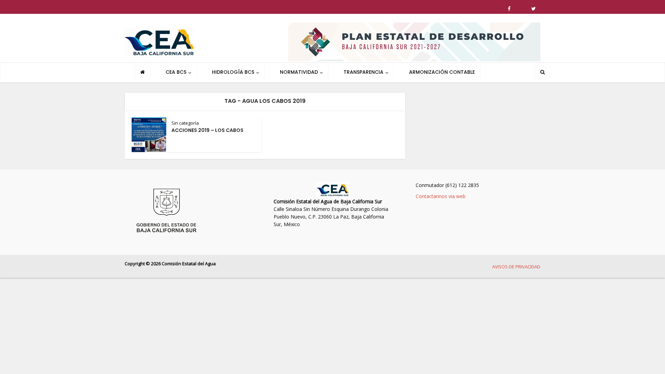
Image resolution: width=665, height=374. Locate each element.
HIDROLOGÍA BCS (233, 72)
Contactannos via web (441, 196)
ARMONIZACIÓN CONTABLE (442, 72)
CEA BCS (176, 72)
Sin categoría (185, 123)
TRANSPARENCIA (363, 72)
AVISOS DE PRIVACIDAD (516, 267)
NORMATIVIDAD (299, 72)
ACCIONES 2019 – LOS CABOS (207, 130)
